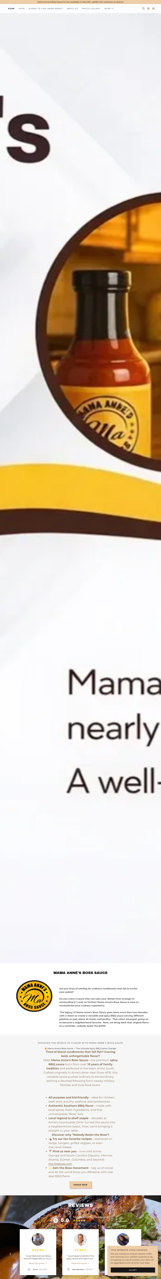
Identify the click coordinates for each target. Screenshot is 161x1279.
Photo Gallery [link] (91, 8)
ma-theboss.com (60, 1163)
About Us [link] (72, 8)
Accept (133, 1270)
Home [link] (11, 8)
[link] (148, 8)
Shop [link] (22, 8)
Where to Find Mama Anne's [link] (46, 8)
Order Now (80, 1185)
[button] (108, 8)
